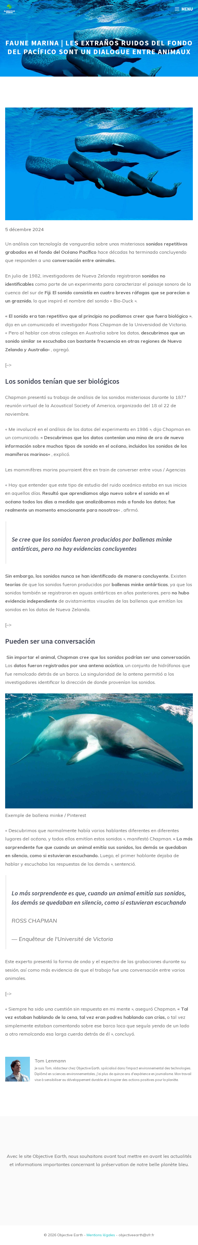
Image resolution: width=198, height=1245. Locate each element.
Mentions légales (101, 1235)
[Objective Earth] (9, 9)
